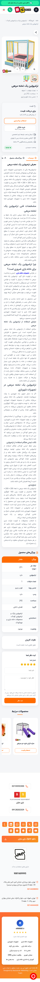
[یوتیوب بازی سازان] (35, 830)
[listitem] (34, 78)
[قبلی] (22, 69)
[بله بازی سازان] (23, 830)
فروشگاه (31, 20)
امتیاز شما (33, 660)
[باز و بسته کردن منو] (36, 9)
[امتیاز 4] (25, 664)
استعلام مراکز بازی (20, 120)
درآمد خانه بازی (26, 946)
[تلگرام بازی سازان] (29, 830)
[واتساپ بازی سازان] (17, 824)
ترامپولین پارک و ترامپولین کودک (16, 20)
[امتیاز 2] (31, 664)
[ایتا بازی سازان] (17, 830)
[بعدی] (17, 69)
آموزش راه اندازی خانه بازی (25, 959)
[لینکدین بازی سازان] (10, 824)
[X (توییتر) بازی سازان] (29, 824)
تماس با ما (27, 950)
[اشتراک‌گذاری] (36, 32)
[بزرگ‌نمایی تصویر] (34, 69)
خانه (37, 20)
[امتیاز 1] (34, 664)
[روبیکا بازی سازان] (10, 830)
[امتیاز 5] (22, 664)
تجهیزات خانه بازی (27, 942)
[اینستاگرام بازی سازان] (35, 824)
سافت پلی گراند (14, 946)
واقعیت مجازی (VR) (14, 955)
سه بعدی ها (10, 959)
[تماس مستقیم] (10, 9)
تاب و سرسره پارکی (16, 950)
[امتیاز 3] (28, 664)
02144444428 (32, 905)
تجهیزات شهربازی (13, 942)
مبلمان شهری (28, 955)
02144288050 (32, 889)
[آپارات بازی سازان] (23, 824)
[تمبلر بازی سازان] (4, 824)
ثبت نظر (20, 700)
